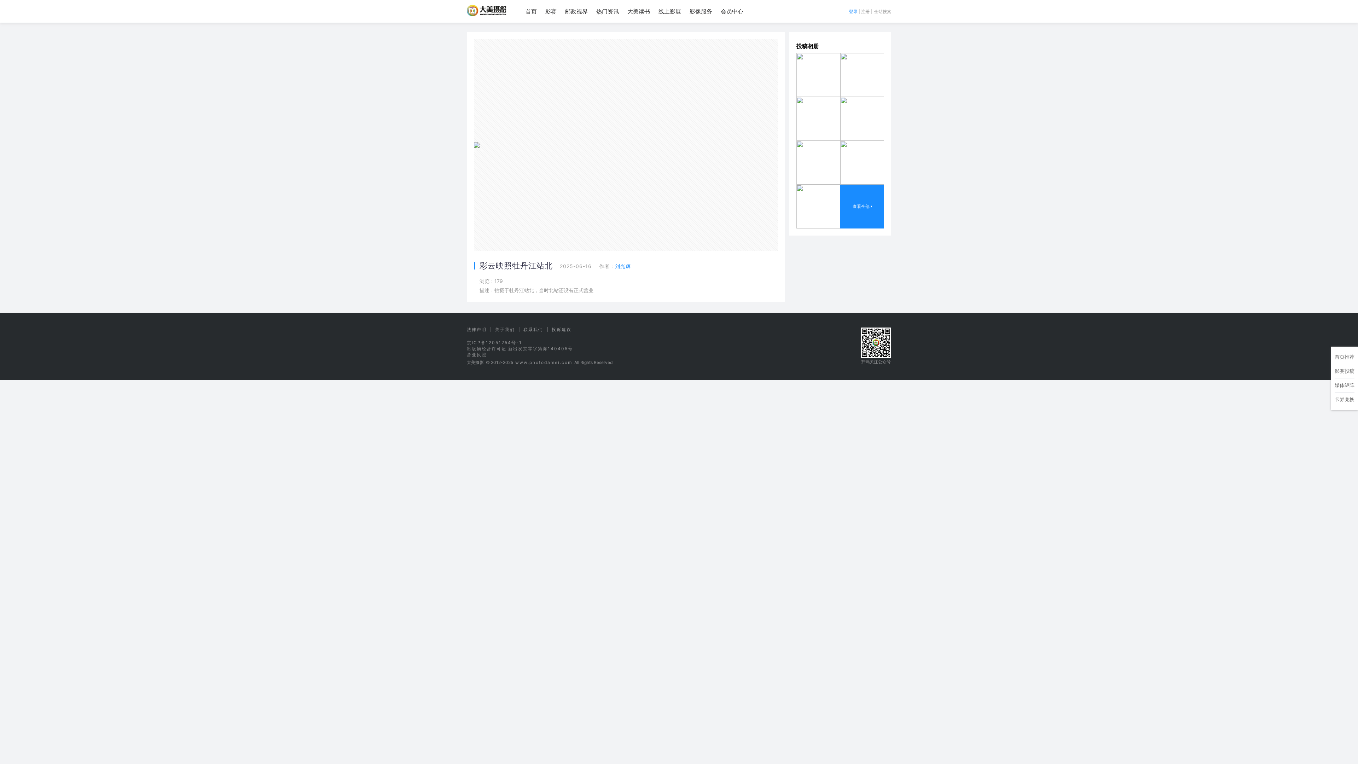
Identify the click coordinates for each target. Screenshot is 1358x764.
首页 (531, 11)
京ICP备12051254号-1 (494, 342)
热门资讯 (607, 11)
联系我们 (533, 329)
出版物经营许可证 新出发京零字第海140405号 (520, 348)
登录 (853, 11)
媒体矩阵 (1344, 385)
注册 (865, 11)
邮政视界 (576, 11)
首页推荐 (1344, 357)
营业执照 (477, 354)
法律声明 (477, 329)
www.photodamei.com (543, 362)
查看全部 (862, 206)
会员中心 (732, 11)
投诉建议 (561, 329)
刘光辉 (623, 266)
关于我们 (505, 329)
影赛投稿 (1344, 371)
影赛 (551, 11)
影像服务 (701, 11)
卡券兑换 (1344, 399)
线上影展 (669, 11)
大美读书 (638, 11)
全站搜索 (882, 11)
